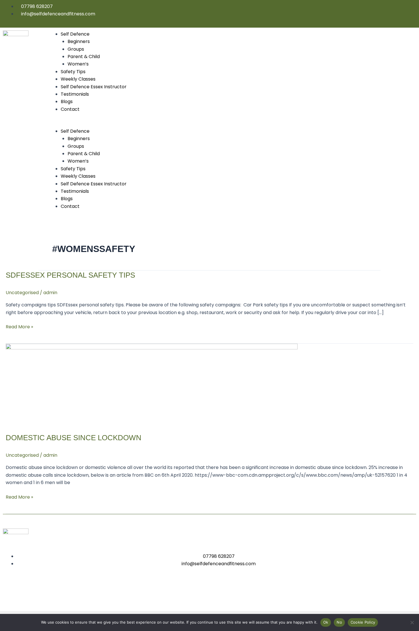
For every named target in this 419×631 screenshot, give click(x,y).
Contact (70, 109)
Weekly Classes (78, 79)
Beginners (79, 41)
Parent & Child (84, 56)
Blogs (67, 101)
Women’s (78, 64)
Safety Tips (73, 71)
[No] (412, 622)
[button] (231, 123)
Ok (325, 622)
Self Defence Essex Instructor (94, 86)
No (339, 622)
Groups (76, 49)
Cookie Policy (363, 622)
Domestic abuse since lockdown (73, 437)
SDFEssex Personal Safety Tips (70, 275)
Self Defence (75, 34)
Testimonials (75, 94)
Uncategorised (22, 292)
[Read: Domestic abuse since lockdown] (152, 385)
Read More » (19, 326)
